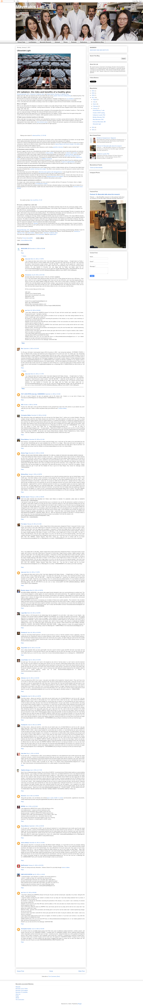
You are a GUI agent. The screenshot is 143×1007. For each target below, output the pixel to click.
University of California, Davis (37, 94)
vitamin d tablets (66, 867)
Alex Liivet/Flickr (34, 200)
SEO (22, 404)
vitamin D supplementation (68, 161)
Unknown (23, 678)
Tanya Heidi (24, 647)
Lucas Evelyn (24, 659)
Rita (22, 348)
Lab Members (32, 42)
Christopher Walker (26, 415)
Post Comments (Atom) (54, 976)
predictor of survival (47, 158)
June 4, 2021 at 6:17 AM (36, 770)
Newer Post (20, 971)
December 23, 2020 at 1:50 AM (36, 453)
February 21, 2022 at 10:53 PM (36, 865)
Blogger (80, 1003)
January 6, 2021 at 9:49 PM (35, 474)
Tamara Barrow (25, 826)
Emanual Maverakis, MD (99, 121)
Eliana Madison (25, 439)
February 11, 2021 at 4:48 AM (37, 496)
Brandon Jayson (25, 496)
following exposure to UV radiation (55, 176)
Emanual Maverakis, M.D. (23, 94)
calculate (35, 223)
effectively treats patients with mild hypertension (50, 172)
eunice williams (25, 842)
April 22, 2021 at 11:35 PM (34, 696)
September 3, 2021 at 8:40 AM (36, 826)
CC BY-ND (43, 135)
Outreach (57, 42)
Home (51, 971)
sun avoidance (70, 98)
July (94, 101)
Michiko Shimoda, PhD (99, 117)
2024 (93, 90)
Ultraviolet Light (97, 124)
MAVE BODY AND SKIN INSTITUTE (99, 50)
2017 (93, 97)
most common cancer (42, 122)
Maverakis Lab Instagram (22, 990)
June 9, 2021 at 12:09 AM (32, 795)
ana (26, 310)
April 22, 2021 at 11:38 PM (34, 724)
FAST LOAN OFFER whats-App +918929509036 (33, 394)
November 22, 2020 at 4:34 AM (38, 415)
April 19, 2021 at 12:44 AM (32, 678)
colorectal (68, 152)
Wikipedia (18, 986)
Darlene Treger (24, 453)
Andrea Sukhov (50, 94)
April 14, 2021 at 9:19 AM (34, 659)
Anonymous (28, 275)
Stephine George (25, 770)
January (95, 108)
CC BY (40, 200)
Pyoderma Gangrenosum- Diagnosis (106, 138)
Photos (66, 42)
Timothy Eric (24, 696)
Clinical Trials (21, 42)
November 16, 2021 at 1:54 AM (37, 842)
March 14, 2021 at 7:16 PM (33, 572)
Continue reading (62, 408)
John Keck (23, 753)
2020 (93, 93)
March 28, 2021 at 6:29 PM (33, 613)
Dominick (23, 795)
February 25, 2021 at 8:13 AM (34, 524)
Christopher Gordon (26, 928)
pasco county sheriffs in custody (55, 797)
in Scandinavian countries (41, 183)
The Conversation (40, 234)
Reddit (17, 996)
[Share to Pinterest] (43, 238)
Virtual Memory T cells (98, 110)
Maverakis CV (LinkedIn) (21, 992)
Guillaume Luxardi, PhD (99, 115)
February (95, 106)
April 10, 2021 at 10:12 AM (33, 647)
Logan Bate (24, 613)
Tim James (24, 524)
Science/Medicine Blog (97, 42)
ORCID (17, 997)
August (95, 99)
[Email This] (37, 238)
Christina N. (24, 632)
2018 (93, 95)
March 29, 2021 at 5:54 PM (34, 632)
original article (53, 234)
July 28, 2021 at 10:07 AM (38, 275)
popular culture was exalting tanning (62, 95)
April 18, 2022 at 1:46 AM (39, 874)
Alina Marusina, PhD (98, 119)
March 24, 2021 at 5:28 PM (36, 590)
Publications (83, 42)
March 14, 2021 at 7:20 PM (37, 259)
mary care (27, 259)
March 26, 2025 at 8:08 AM (33, 310)
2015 (93, 129)
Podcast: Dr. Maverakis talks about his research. (109, 146)
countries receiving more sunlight (38, 169)
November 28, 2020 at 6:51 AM (36, 439)
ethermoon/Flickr (36, 135)
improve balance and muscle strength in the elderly (67, 144)
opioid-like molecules (58, 147)
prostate (75, 152)
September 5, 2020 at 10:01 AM (31, 348)
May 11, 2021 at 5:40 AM (33, 753)
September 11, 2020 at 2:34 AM (52, 394)
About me (18, 994)
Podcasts (73, 42)
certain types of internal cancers (72, 155)
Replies (24, 256)
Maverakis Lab (30, 6)
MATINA (23, 806)
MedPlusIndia (24, 865)
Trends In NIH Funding (99, 112)
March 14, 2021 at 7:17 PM (37, 373)
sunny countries (49, 152)
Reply (22, 253)
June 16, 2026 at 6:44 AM (38, 928)
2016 (93, 127)
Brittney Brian (24, 474)
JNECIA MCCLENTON (26, 874)
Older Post (81, 971)
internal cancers (69, 154)
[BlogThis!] (38, 238)
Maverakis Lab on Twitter (22, 988)
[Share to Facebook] (41, 238)
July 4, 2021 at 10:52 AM (32, 806)
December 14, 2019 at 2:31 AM (37, 248)
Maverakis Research (45, 42)
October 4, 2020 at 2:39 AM (30, 404)
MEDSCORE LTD (25, 248)
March (95, 104)
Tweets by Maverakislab (96, 167)
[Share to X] (40, 238)
